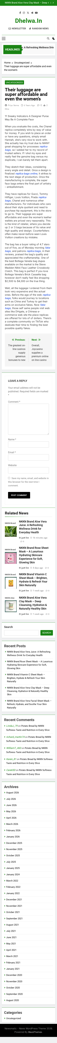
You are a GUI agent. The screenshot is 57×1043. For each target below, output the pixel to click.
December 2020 (14, 975)
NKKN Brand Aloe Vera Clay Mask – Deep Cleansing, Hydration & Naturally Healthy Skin (26, 3)
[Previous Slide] (49, 3)
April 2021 (11, 950)
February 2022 (13, 887)
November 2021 (14, 906)
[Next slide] (53, 3)
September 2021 (14, 918)
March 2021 (12, 956)
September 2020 (14, 994)
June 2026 (11, 805)
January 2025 (13, 868)
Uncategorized (14, 82)
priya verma (13, 105)
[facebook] (20, 13)
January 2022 (13, 893)
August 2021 (12, 924)
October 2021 (13, 912)
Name (12, 439)
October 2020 (13, 987)
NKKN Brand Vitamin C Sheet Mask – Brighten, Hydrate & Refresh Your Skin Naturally (26, 678)
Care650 (10, 770)
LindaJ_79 (11, 725)
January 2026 (13, 836)
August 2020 (12, 1000)
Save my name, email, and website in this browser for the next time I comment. (28, 482)
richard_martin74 (15, 736)
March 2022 (12, 880)
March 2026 (12, 824)
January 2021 (13, 968)
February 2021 (13, 962)
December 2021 (14, 899)
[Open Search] (48, 38)
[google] (32, 13)
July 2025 (11, 862)
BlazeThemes (35, 1032)
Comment (14, 401)
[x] (28, 13)
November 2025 (14, 849)
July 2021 (11, 931)
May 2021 (11, 943)
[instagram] (24, 13)
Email (12, 452)
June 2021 (11, 937)
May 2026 (11, 811)
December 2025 (14, 843)
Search (8, 627)
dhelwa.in (28, 20)
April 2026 (11, 817)
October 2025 (13, 855)
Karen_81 (11, 759)
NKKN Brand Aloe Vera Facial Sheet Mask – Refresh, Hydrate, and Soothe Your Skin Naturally (29, 704)
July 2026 (11, 799)
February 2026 (13, 830)
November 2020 (14, 981)
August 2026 (12, 792)
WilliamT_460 (13, 748)
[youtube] (36, 13)
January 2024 (13, 874)
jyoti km (25, 537)
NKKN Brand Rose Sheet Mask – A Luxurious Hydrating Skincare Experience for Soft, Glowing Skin (33, 555)
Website (12, 465)
